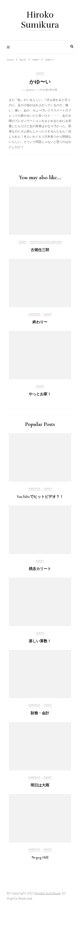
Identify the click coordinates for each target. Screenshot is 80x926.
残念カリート (40, 569)
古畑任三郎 (40, 250)
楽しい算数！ (40, 641)
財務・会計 (40, 713)
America (34, 314)
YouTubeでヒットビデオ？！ (40, 496)
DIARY (40, 73)
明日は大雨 (40, 785)
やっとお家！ (40, 394)
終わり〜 (40, 322)
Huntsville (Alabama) (46, 241)
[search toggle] (71, 46)
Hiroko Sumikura (40, 20)
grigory (30, 89)
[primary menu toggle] (9, 47)
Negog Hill (40, 857)
